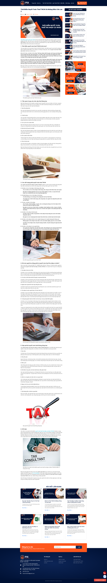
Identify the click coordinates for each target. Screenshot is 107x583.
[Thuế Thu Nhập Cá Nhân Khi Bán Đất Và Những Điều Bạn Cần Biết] (68, 52)
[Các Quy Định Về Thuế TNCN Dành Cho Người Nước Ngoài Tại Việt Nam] (68, 41)
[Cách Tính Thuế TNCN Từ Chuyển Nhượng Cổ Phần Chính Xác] (68, 47)
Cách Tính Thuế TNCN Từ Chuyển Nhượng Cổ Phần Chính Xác (79, 47)
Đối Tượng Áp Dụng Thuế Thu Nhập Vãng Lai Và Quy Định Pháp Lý (79, 20)
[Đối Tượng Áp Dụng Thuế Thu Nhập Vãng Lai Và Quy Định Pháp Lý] (68, 20)
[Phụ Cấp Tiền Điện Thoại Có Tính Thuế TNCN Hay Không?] (31, 494)
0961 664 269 (83, 2)
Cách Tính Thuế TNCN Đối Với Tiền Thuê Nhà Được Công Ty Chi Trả (79, 14)
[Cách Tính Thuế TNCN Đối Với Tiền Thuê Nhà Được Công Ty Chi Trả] (68, 15)
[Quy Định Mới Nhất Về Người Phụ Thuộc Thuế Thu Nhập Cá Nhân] (68, 25)
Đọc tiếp (24, 507)
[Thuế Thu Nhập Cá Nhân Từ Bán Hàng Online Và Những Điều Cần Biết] (76, 494)
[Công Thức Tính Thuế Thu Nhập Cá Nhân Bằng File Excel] (31, 519)
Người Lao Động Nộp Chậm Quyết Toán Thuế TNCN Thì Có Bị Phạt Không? (52, 528)
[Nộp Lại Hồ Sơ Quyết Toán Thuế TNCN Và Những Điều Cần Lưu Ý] (76, 519)
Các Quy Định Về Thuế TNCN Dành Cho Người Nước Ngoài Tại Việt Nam (79, 41)
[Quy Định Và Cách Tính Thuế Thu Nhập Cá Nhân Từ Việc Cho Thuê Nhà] (68, 31)
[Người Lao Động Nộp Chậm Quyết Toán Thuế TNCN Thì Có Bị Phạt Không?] (53, 519)
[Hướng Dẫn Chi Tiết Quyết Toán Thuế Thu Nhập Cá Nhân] (68, 58)
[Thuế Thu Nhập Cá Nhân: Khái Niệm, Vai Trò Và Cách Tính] (68, 36)
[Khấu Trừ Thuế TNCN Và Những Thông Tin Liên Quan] (53, 494)
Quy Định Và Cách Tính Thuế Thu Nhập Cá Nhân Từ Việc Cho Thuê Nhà (79, 31)
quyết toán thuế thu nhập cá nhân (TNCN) (44, 431)
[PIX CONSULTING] (25, 3)
